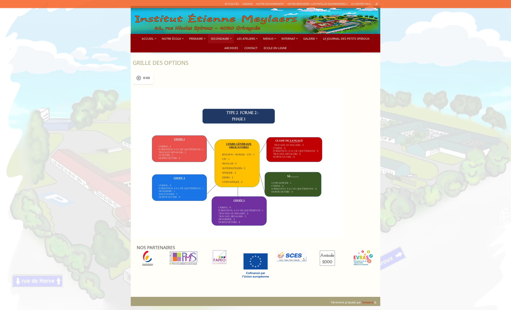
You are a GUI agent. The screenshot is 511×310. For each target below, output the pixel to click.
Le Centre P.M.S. (361, 4)
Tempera (367, 302)
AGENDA (248, 4)
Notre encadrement (270, 4)
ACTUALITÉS (232, 4)
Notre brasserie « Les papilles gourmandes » (317, 4)
